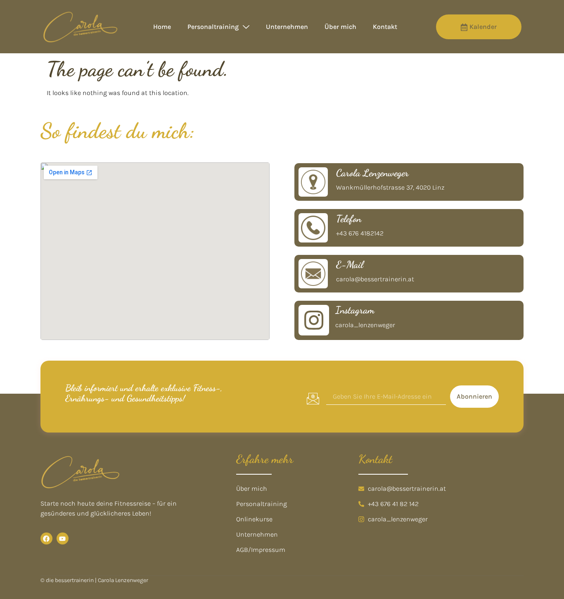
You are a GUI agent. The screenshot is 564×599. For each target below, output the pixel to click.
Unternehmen (287, 27)
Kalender (483, 27)
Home (162, 27)
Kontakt (385, 27)
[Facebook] (46, 538)
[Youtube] (63, 538)
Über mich (340, 27)
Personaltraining (213, 27)
